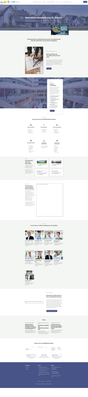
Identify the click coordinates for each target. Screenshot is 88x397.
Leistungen (52, 110)
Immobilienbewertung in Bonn (43, 367)
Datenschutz (43, 381)
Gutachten (27, 367)
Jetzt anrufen (48, 68)
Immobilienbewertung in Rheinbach (44, 372)
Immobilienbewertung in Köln (43, 370)
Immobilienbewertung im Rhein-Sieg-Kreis (44, 375)
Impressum (39, 381)
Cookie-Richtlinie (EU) (48, 381)
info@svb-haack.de (56, 373)
